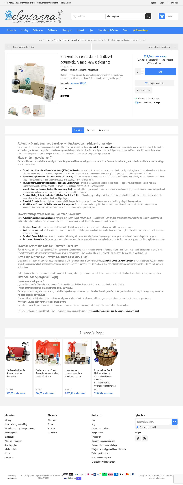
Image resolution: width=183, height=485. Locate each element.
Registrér (153, 2)
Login (162, 2)
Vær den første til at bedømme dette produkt (79, 69)
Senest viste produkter (101, 428)
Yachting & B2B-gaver (101, 453)
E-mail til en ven (143, 90)
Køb (160, 71)
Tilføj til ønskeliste (156, 83)
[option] (13, 111)
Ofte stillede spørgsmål (101, 457)
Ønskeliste (52, 432)
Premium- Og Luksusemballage (104, 445)
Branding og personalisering (103, 440)
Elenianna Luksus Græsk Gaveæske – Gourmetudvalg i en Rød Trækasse (47, 373)
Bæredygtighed (11, 445)
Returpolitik (9, 436)
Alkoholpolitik (10, 449)
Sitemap (8, 420)
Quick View (14, 362)
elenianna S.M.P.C (78, 83)
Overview (78, 130)
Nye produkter (97, 432)
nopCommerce (12, 478)
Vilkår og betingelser (13, 440)
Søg (148, 16)
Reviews (91, 130)
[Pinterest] (138, 438)
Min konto (52, 420)
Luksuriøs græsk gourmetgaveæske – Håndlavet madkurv (73, 373)
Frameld (153, 427)
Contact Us (104, 130)
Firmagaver (96, 436)
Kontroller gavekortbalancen (103, 461)
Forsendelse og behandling (16, 424)
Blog (93, 424)
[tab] (78, 130)
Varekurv (51, 428)
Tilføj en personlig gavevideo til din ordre (109, 449)
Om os (7, 453)
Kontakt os (9, 457)
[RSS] (145, 438)
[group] (18, 353)
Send (175, 422)
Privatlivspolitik (11, 432)
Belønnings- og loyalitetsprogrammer (20, 428)
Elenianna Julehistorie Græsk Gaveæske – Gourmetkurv (16, 373)
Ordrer (50, 424)
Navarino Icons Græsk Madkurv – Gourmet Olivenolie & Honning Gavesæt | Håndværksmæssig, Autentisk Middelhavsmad (105, 378)
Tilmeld (142, 427)
